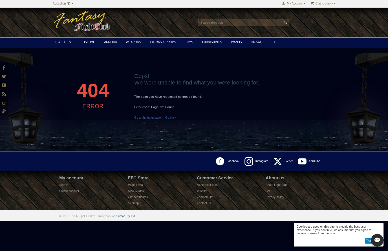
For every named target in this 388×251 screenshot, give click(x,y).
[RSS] (4, 93)
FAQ (268, 191)
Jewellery (63, 42)
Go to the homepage (147, 117)
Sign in (63, 185)
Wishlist (202, 191)
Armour (110, 42)
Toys (189, 42)
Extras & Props (163, 42)
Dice (276, 42)
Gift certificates (138, 197)
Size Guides (136, 191)
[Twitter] (4, 76)
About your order (207, 185)
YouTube (315, 161)
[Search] (285, 23)
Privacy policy (275, 197)
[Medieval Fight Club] (4, 102)
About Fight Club (276, 185)
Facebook (233, 161)
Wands (236, 42)
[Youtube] (4, 85)
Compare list (205, 197)
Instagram (262, 161)
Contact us (204, 203)
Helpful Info (135, 185)
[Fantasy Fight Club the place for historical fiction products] (82, 20)
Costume (88, 42)
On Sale (257, 42)
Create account (69, 191)
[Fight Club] (4, 111)
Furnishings (212, 42)
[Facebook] (4, 67)
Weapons (133, 42)
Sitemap (133, 203)
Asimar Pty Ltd (125, 216)
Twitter (289, 161)
